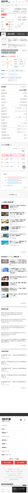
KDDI (11, 159)
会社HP (24, 50)
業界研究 (4, 440)
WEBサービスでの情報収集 (16, 471)
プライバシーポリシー (11, 473)
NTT (13, 5)
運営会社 (10, 469)
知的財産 (20, 473)
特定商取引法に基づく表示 (14, 475)
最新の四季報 (11, 34)
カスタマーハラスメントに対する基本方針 (14, 477)
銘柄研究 (8, 5)
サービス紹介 (17, 469)
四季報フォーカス (13, 224)
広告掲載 (7, 471)
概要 (3, 34)
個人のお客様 (7, 462)
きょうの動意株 (13, 209)
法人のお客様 (20, 462)
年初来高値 (4, 14)
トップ (2, 5)
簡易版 (19, 19)
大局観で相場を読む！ (14, 231)
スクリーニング (5, 436)
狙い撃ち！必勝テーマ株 (14, 216)
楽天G (11, 166)
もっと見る (22, 86)
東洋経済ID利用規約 (14, 479)
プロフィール (20, 34)
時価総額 (5, 174)
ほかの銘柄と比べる (13, 194)
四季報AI (4, 447)
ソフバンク (12, 162)
